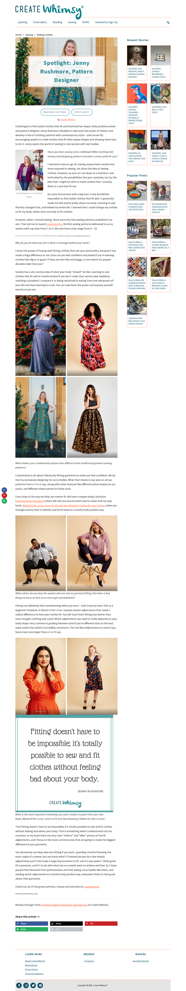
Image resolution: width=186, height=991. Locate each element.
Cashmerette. (91, 886)
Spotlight (81, 112)
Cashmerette (54, 224)
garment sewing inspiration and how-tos (64, 904)
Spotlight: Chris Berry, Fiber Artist (159, 109)
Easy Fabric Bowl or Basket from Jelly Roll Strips (136, 206)
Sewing (29, 34)
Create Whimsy (68, 119)
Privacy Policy (31, 969)
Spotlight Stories (141, 961)
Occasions (89, 961)
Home (18, 34)
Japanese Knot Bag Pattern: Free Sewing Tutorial (137, 321)
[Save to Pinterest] (4, 495)
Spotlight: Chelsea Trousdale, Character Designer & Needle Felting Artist (135, 114)
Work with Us (31, 965)
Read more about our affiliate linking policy (74, 235)
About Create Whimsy (35, 961)
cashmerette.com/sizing (30, 501)
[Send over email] (4, 501)
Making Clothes (45, 34)
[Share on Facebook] (4, 490)
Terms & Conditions (34, 973)
